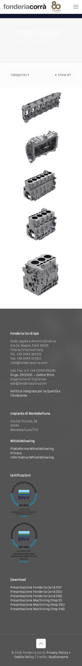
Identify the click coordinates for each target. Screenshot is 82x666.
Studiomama (58, 657)
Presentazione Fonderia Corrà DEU (36, 592)
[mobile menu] (76, 7)
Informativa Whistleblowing (32, 457)
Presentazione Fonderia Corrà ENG (36, 596)
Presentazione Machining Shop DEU (37, 605)
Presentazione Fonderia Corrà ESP (36, 587)
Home (18, 41)
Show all (64, 75)
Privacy (16, 453)
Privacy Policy (57, 653)
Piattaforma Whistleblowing (32, 449)
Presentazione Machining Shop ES (36, 600)
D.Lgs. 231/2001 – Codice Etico (32, 375)
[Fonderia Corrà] (32, 7)
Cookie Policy (24, 657)
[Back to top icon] (41, 643)
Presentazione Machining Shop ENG (37, 609)
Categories (19, 75)
